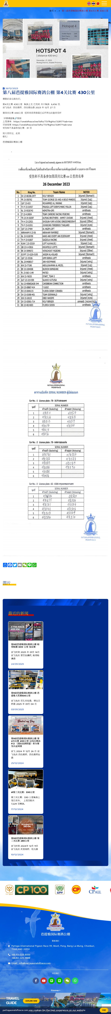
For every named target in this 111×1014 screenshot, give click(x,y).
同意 (104, 1010)
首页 (51, 11)
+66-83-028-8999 (21, 954)
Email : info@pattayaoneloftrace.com (31, 963)
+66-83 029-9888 (21, 957)
